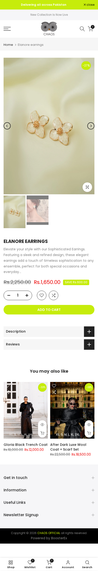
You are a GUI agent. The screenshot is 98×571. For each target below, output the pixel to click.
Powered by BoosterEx (49, 538)
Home (8, 44)
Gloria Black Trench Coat (26, 444)
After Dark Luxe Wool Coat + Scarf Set (68, 447)
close (90, 4)
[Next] (90, 125)
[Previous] (7, 125)
